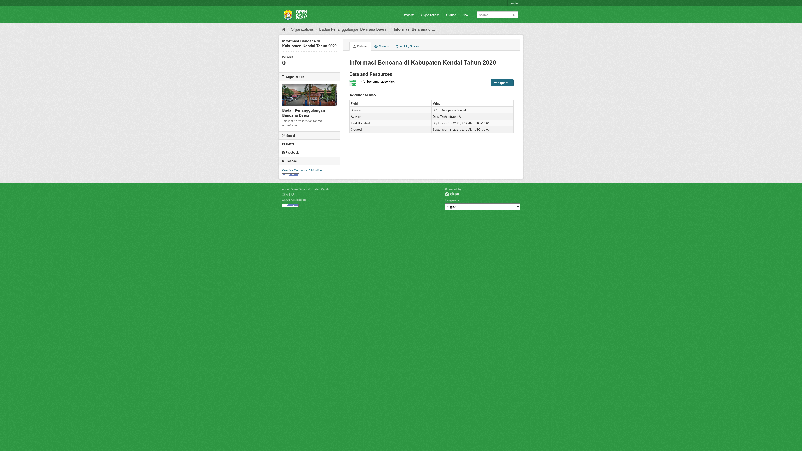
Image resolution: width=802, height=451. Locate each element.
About (466, 15)
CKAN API (288, 194)
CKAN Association (294, 200)
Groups (451, 15)
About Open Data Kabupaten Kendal (306, 189)
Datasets (408, 15)
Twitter (289, 144)
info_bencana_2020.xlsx (377, 81)
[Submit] (514, 14)
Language (452, 200)
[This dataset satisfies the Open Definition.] (290, 174)
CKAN (452, 194)
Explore (503, 83)
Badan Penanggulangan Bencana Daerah (353, 29)
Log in (514, 3)
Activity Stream (409, 46)
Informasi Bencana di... (414, 29)
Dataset (361, 46)
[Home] (284, 29)
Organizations (430, 15)
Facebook (292, 152)
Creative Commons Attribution (302, 170)
